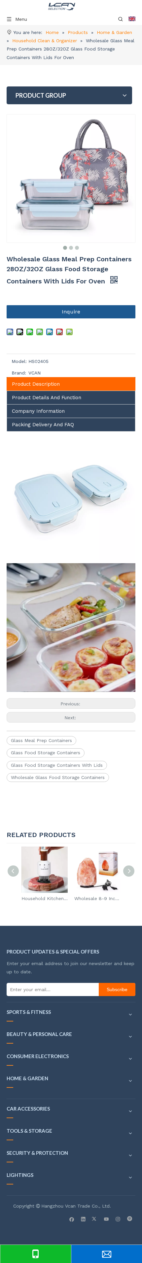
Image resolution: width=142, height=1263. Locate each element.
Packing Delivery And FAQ (43, 425)
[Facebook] (72, 1218)
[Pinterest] (129, 1218)
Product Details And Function (46, 398)
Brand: (19, 372)
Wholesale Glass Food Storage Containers (58, 777)
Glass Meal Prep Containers (41, 740)
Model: (19, 361)
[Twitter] (95, 1218)
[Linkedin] (83, 1218)
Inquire (71, 311)
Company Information (38, 411)
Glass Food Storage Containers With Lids (57, 765)
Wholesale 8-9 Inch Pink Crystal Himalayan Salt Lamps (97, 898)
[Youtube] (106, 1218)
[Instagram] (118, 1218)
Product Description (36, 384)
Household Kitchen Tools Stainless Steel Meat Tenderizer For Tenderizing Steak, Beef (44, 898)
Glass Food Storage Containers (45, 752)
